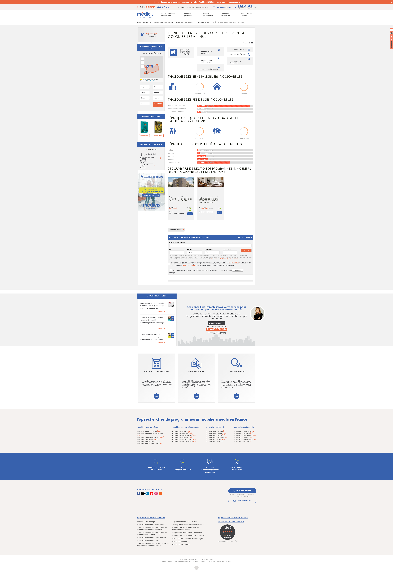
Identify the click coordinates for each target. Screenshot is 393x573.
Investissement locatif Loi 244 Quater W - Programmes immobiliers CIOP (153, 544)
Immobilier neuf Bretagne (147, 441)
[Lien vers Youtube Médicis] (151, 493)
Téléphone (208, 249)
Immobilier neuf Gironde (182, 433)
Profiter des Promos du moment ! (228, 2)
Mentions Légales (167, 562)
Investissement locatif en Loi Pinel (150, 525)
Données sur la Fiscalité (209, 69)
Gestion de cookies (199, 562)
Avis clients (220, 562)
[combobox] (145, 87)
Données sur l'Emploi (238, 54)
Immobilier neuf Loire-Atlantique (184, 441)
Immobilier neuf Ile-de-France (149, 431)
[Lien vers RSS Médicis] (160, 493)
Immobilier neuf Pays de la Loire (149, 443)
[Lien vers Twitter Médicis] (143, 493)
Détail (190, 214)
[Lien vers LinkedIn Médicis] (147, 493)
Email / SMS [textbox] (237, 270)
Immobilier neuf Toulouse (216, 431)
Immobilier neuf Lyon (214, 441)
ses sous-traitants (189, 265)
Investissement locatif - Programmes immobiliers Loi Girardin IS (152, 533)
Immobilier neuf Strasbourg (245, 435)
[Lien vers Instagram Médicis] (156, 493)
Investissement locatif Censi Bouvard (151, 538)
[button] (146, 72)
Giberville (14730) (143, 161)
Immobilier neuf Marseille (244, 431)
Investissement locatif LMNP (148, 541)
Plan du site (211, 562)
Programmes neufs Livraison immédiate (188, 536)
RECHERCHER (158, 104)
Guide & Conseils (202, 7)
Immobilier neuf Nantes (215, 439)
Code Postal (227, 249)
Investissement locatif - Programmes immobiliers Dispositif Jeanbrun (152, 528)
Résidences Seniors (179, 541)
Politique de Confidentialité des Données (225, 259)
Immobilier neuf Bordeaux (216, 433)
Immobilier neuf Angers (243, 433)
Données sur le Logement (206, 52)
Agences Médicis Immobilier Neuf (233, 517)
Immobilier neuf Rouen (243, 437)
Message (171, 272)
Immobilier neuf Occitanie (147, 439)
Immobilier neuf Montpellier (216, 437)
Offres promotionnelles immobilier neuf (188, 525)
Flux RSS (228, 562)
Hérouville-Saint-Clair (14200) (148, 154)
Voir (156, 396)
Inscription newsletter (245, 237)
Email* (189, 249)
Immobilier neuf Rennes (215, 435)
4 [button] (147, 66)
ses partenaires (233, 262)
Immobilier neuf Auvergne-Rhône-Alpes (150, 434)
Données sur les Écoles (238, 49)
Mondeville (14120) (144, 165)
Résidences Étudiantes (181, 544)
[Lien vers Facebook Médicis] (138, 493)
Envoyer (246, 250)
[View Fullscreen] (142, 66)
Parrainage (181, 7)
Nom (171, 249)
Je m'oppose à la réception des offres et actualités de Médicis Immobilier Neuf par (207, 270)
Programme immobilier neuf (180, 199)
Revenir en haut (196, 568)
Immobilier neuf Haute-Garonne (184, 439)
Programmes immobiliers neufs (151, 517)
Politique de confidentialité (183, 562)
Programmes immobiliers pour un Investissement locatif (185, 528)
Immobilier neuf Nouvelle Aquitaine (150, 437)
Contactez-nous (217, 323)
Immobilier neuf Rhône (181, 431)
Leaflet (144, 79)
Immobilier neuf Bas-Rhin (182, 437)
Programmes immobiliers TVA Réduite (187, 533)
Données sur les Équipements (207, 61)
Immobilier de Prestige (146, 522)
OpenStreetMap (152, 81)
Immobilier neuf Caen (243, 441)
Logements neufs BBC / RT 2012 (184, 522)
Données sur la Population (235, 62)
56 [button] (152, 66)
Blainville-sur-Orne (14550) (147, 158)
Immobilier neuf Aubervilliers (245, 439)
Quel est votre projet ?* (177, 242)
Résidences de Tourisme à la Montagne (187, 539)
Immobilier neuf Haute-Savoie (184, 435)
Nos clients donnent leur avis (231, 521)
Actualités (190, 7)
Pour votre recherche (152, 34)
